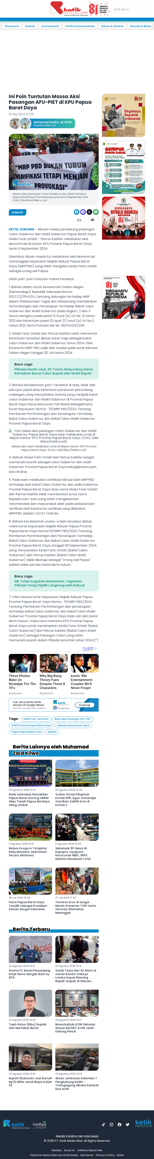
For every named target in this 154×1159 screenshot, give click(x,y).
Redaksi (57, 1150)
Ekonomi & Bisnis (140, 26)
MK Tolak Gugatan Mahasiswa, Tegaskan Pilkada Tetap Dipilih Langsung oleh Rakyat (49, 583)
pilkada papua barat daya (73, 725)
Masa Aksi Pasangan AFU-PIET (73, 719)
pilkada (52, 731)
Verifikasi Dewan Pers (89, 1150)
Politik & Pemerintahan (80, 26)
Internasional (50, 26)
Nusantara (12, 26)
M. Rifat (66, 122)
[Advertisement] (77, 59)
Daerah (30, 26)
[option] (123, 115)
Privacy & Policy (105, 1155)
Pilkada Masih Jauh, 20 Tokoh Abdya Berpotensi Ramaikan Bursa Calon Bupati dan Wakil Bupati (53, 371)
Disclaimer (86, 1155)
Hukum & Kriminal (112, 26)
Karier (120, 1155)
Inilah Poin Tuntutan (36, 719)
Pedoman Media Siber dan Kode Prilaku (54, 1155)
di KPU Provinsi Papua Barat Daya (31, 725)
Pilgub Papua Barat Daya (26, 731)
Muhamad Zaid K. (46, 122)
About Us (69, 1150)
